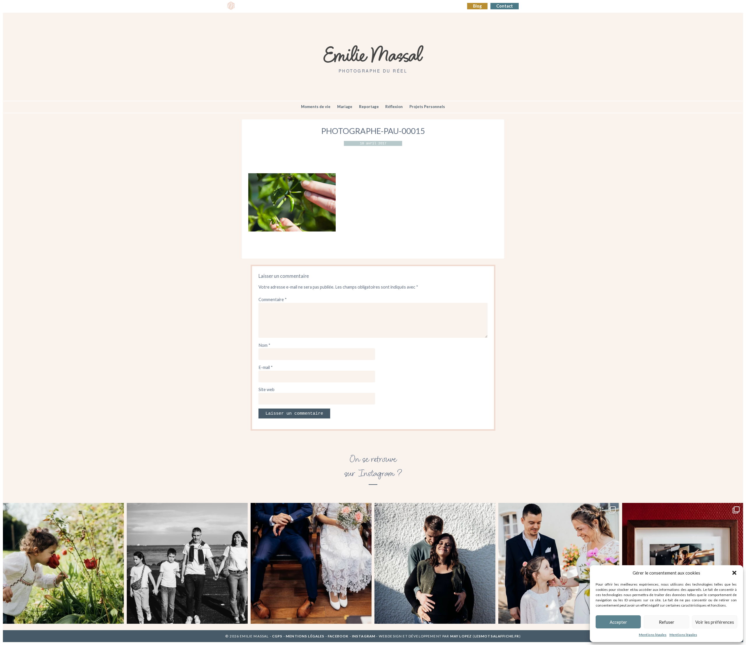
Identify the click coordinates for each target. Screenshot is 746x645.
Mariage (344, 106)
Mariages (338, 6)
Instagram (363, 636)
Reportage (369, 106)
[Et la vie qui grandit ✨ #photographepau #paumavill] (434, 563)
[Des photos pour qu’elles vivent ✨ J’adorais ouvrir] (682, 563)
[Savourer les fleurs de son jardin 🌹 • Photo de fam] (63, 563)
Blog (477, 5)
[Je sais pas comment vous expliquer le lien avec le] (558, 563)
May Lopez (461, 636)
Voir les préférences (714, 622)
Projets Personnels (427, 106)
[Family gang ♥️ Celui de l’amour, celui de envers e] (187, 563)
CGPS (278, 636)
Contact (504, 5)
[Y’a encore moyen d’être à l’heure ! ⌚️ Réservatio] (311, 563)
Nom (264, 345)
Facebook (338, 636)
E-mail (265, 367)
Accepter (618, 622)
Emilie (247, 6)
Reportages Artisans (302, 6)
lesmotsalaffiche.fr (496, 636)
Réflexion (394, 106)
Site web (266, 389)
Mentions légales (652, 634)
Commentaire (272, 299)
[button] (734, 573)
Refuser (666, 622)
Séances (267, 6)
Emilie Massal (373, 53)
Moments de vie (315, 106)
